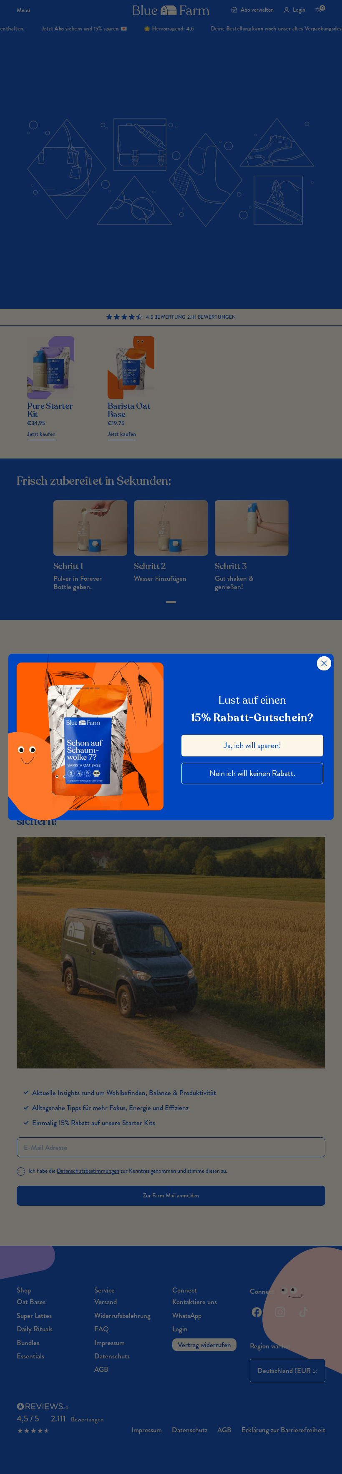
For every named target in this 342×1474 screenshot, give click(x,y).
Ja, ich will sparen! (252, 745)
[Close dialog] (324, 663)
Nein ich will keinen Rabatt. (252, 773)
